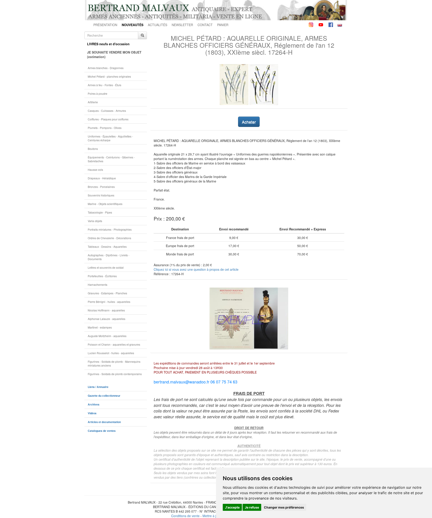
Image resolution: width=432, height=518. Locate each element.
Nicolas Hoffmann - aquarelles (106, 310)
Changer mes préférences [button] (284, 507)
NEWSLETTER (182, 25)
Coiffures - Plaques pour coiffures (108, 119)
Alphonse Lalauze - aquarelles (106, 319)
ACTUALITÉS (157, 25)
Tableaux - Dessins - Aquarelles (107, 246)
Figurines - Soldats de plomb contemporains (115, 374)
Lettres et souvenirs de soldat (106, 267)
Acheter (249, 122)
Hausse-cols (95, 169)
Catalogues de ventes (102, 431)
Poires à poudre (97, 93)
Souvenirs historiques (101, 195)
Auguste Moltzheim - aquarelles (107, 336)
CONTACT (205, 25)
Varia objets (95, 221)
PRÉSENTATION (105, 25)
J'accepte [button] (232, 507)
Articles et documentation (104, 422)
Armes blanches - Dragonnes (106, 68)
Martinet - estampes (100, 327)
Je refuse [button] (252, 507)
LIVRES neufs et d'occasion (108, 44)
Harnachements (97, 284)
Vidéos (92, 413)
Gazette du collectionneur (104, 396)
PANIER (222, 25)
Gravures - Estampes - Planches (107, 293)
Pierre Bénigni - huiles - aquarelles (109, 302)
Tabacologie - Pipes (100, 212)
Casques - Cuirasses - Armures (107, 111)
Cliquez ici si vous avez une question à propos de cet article (196, 269)
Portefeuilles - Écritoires (102, 276)
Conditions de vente (185, 515)
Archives (93, 404)
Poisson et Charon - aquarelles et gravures (114, 344)
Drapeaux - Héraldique (102, 178)
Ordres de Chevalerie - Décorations (109, 238)
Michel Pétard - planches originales (109, 76)
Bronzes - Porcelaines (101, 187)
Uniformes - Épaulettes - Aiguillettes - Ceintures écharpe (110, 138)
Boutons (93, 149)
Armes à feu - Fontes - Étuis (104, 85)
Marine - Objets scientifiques (105, 204)
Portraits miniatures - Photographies (110, 229)
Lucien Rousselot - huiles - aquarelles (111, 353)
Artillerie (93, 102)
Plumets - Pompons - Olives (105, 128)
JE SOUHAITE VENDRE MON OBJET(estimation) (114, 54)
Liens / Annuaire (98, 387)
